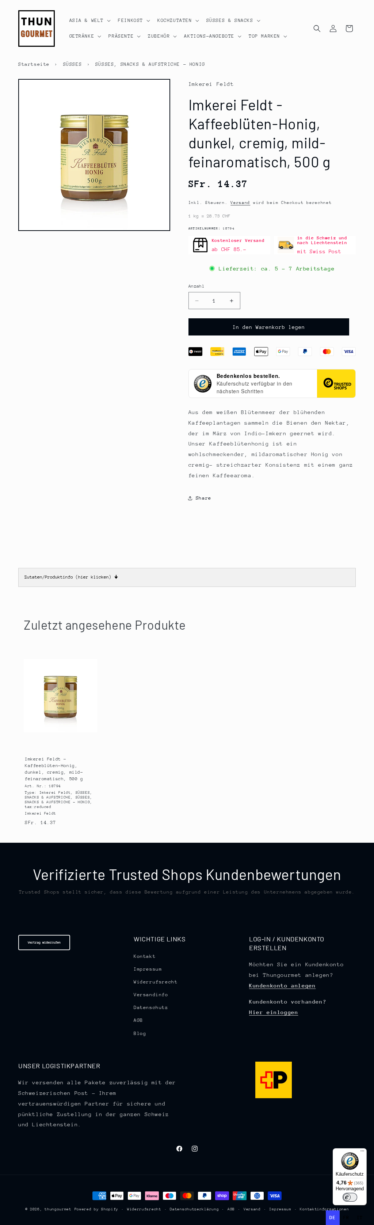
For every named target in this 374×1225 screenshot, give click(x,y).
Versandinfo (151, 994)
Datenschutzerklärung (194, 1209)
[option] (346, 1217)
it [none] (360, 1217)
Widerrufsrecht (156, 982)
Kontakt (145, 956)
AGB (138, 1020)
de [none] (332, 1217)
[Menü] (362, 1152)
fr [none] (346, 1217)
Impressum (148, 969)
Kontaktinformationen (324, 1209)
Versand (240, 202)
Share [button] (203, 498)
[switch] (350, 1197)
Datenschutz (151, 1007)
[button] (89, 20)
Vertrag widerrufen (44, 942)
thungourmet (58, 1209)
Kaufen (60, 742)
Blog (140, 1033)
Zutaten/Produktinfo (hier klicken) (71, 577)
